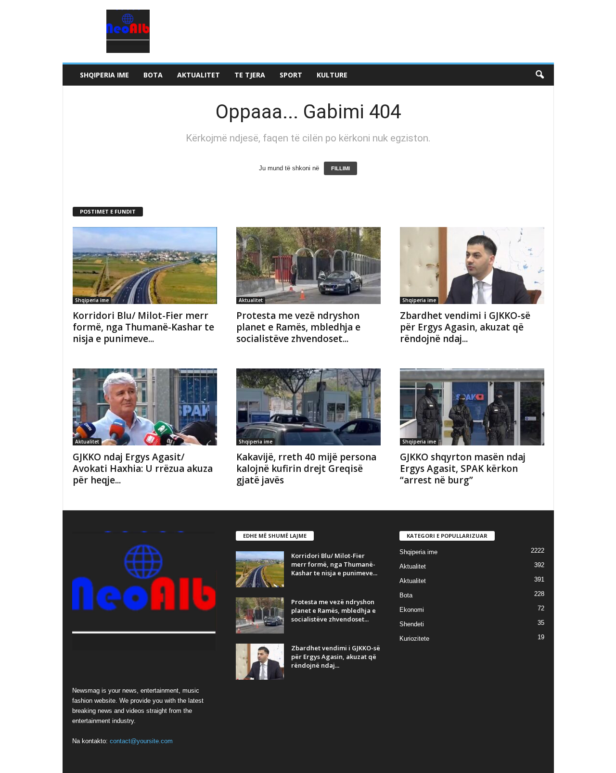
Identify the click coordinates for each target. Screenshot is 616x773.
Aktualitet (198, 74)
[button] (539, 75)
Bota (153, 74)
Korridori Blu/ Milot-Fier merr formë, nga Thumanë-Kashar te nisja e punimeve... (143, 327)
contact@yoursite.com (141, 741)
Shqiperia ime (104, 74)
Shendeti (411, 624)
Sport (291, 74)
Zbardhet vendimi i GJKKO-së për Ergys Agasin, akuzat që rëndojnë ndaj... (465, 327)
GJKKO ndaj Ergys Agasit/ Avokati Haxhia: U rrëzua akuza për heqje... (143, 468)
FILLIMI (340, 168)
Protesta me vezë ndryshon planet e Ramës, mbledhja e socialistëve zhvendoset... (298, 327)
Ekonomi (411, 609)
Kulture (332, 74)
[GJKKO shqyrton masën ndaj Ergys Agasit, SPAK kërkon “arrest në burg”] (472, 406)
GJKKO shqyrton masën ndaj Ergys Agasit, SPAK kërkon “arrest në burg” (463, 468)
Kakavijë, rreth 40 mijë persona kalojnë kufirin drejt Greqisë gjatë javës (306, 468)
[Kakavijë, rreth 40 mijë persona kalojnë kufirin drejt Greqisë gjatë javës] (308, 406)
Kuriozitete (414, 638)
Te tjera (249, 74)
